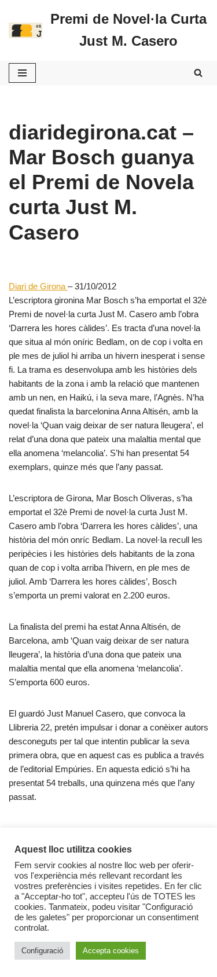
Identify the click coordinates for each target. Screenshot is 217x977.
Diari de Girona (38, 286)
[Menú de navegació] (22, 73)
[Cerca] (198, 72)
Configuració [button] (42, 950)
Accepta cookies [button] (111, 950)
